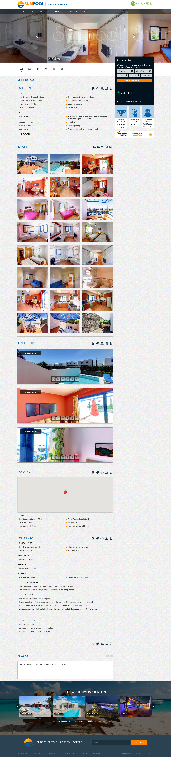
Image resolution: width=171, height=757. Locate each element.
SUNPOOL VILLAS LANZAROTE (107, 721)
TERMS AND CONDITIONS (44, 753)
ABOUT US (79, 753)
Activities (44, 12)
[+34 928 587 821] (133, 3)
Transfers (58, 12)
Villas (32, 12)
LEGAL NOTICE (23, 753)
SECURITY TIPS (95, 753)
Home (22, 12)
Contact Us (73, 12)
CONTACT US (65, 753)
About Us (87, 12)
